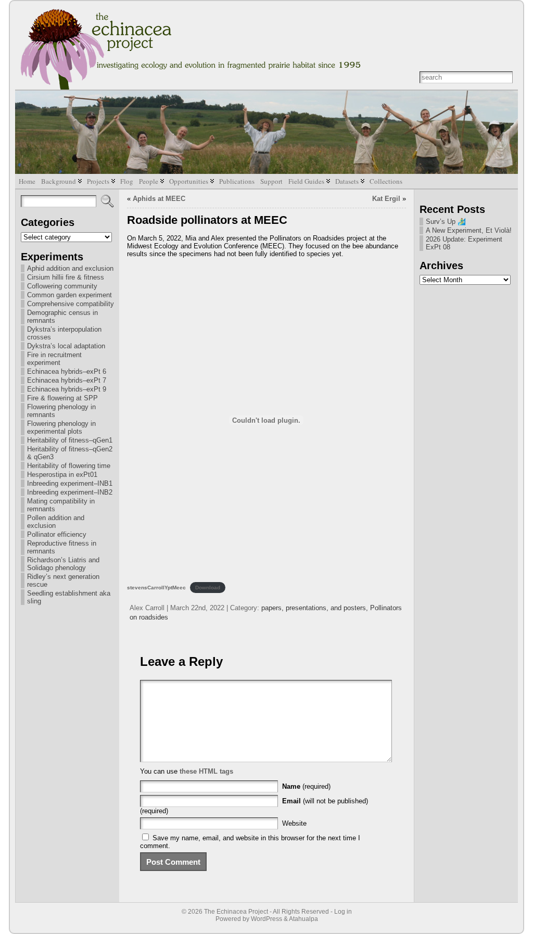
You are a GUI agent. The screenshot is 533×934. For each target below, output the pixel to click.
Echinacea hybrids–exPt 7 (66, 380)
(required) (306, 786)
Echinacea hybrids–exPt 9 (66, 389)
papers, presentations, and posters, (315, 608)
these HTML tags (206, 771)
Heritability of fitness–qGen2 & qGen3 (69, 453)
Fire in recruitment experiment (54, 359)
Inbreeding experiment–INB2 (69, 492)
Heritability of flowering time (68, 466)
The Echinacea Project (236, 911)
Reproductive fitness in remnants (61, 547)
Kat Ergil (386, 199)
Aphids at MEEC (159, 199)
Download (207, 587)
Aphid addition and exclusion (70, 268)
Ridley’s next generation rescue (63, 580)
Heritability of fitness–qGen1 (69, 440)
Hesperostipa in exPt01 (62, 474)
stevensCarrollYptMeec (156, 587)
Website (294, 823)
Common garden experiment (69, 295)
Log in (343, 911)
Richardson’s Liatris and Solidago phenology (63, 564)
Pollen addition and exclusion (55, 521)
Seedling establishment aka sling (68, 597)
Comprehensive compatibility (70, 304)
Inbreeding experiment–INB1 (69, 483)
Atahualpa (303, 919)
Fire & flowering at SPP (62, 398)
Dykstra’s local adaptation (66, 346)
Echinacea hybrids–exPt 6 (66, 371)
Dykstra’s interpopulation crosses (64, 333)
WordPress (266, 919)
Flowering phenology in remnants (61, 411)
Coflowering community (62, 286)
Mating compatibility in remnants (61, 505)
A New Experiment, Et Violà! (469, 230)
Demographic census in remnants (62, 316)
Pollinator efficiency (56, 534)
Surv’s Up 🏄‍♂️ (446, 221)
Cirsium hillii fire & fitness (65, 277)
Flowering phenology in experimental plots (61, 427)
